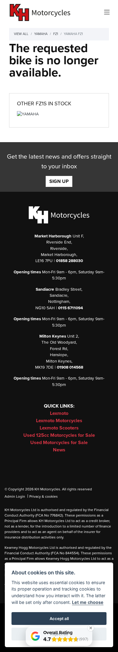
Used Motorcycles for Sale (59, 443)
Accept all (59, 618)
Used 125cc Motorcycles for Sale (59, 435)
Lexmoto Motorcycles (59, 421)
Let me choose (87, 602)
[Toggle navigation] (106, 12)
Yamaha (41, 34)
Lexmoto (59, 413)
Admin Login (15, 496)
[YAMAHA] (28, 115)
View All (21, 34)
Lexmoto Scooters (59, 428)
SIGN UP (59, 181)
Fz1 (55, 34)
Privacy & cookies (43, 496)
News (59, 450)
